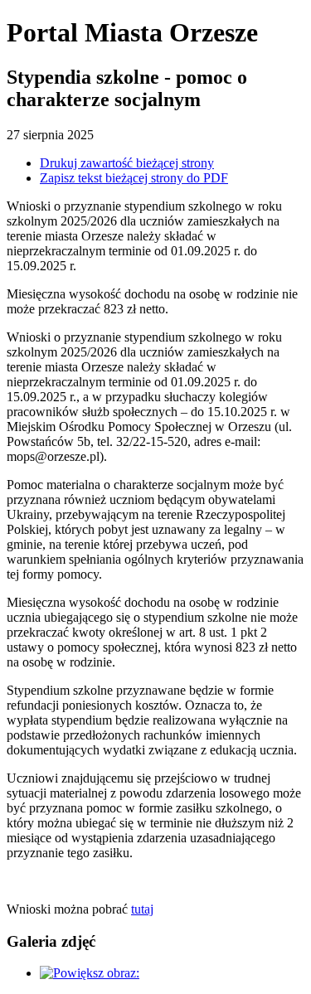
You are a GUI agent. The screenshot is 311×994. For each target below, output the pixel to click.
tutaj (142, 909)
